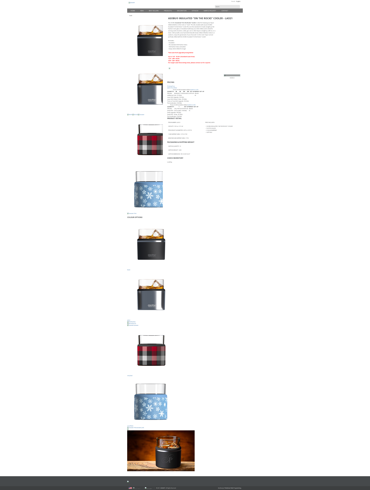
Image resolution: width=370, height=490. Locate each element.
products (168, 11)
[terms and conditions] (236, 482)
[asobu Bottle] (150, 482)
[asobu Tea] (167, 482)
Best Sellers (154, 11)
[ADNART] (132, 2)
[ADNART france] (150, 488)
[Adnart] (132, 482)
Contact (224, 11)
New (142, 11)
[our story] (186, 482)
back (130, 15)
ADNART (162, 488)
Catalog (195, 11)
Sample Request (210, 11)
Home (133, 11)
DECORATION (181, 11)
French (233, 1)
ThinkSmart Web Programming (232, 488)
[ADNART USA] (130, 488)
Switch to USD (194, 89)
